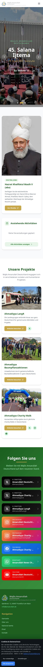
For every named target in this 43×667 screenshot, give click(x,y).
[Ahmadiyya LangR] (30, 329)
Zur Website (20, 70)
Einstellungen (22, 659)
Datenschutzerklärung (31, 654)
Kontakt (4, 633)
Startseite (5, 618)
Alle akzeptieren (8, 664)
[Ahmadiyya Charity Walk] (30, 428)
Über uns (5, 622)
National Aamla (7, 626)
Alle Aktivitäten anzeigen (20, 244)
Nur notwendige (8, 659)
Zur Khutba (11, 208)
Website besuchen (14, 328)
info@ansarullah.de (9, 607)
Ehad (4, 629)
